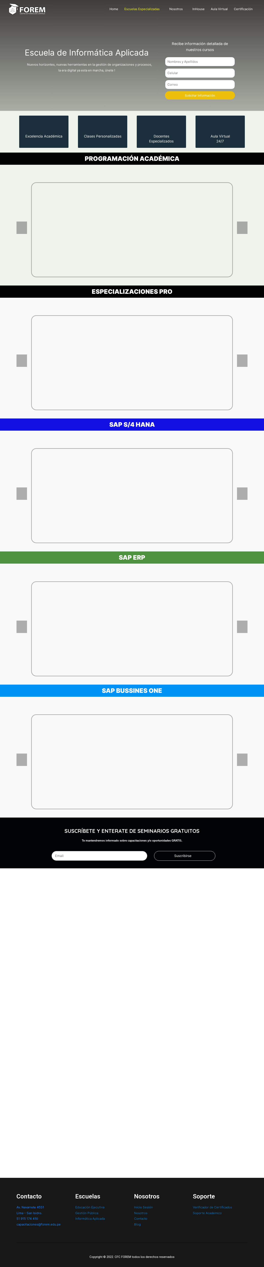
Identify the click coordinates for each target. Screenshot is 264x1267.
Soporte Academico (207, 1213)
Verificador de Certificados (212, 1207)
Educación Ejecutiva (89, 1207)
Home (114, 9)
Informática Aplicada (90, 1219)
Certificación (243, 9)
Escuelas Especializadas (142, 9)
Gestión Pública (86, 1213)
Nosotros (176, 9)
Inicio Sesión (143, 1207)
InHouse (198, 9)
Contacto (140, 1219)
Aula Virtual (219, 9)
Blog (137, 1224)
